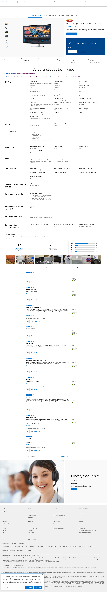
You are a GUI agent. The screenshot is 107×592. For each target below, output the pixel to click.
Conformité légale (82, 546)
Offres (3, 532)
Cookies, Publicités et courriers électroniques (67, 546)
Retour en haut (64, 456)
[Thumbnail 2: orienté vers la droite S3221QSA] (6, 28)
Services (4, 530)
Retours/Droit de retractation (59, 515)
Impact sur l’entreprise (32, 537)
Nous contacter (82, 513)
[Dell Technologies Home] (7, 2)
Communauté (81, 510)
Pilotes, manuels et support (72, 15)
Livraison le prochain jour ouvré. (56, 577)
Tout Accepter (38, 587)
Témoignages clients (32, 539)
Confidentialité (32, 546)
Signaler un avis (37, 299)
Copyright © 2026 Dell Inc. (7, 546)
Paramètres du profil (32, 515)
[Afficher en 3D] (6, 43)
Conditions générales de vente (21, 546)
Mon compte (30, 510)
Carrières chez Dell (31, 525)
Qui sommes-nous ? (32, 523)
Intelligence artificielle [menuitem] (6, 4)
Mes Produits (30, 517)
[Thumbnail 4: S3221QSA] (6, 36)
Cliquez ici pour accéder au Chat (18, 570)
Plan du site (4, 511)
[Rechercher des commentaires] (47, 268)
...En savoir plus (74, 63)
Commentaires (61, 15)
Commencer (74, 488)
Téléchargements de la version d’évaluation (87, 534)
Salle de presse (31, 532)
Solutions (4, 528)
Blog (80, 523)
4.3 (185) (76, 26)
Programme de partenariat (59, 528)
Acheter (72, 51)
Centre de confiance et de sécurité (85, 532)
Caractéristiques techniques (35, 15)
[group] (38, 36)
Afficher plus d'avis (31, 456)
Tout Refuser (29, 587)
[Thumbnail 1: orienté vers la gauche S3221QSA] (6, 24)
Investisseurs (30, 530)
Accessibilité (90, 546)
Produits (4, 525)
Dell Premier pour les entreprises (99, 4)
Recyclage (30, 534)
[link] (89, 2)
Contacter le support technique (59, 513)
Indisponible (69, 20)
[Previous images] (6, 20)
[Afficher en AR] (6, 47)
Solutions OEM (56, 525)
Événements (81, 525)
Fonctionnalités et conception (49, 15)
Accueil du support (57, 510)
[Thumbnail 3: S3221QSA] (6, 32)
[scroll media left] (5, 259)
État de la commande (32, 513)
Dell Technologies (5, 543)
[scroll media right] (102, 259)
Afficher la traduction (30, 293)
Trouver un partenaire (58, 523)
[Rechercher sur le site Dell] (54, 2)
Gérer (8, 587)
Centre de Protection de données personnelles (87, 530)
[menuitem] (18, 5)
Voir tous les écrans (72, 34)
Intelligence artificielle (6, 523)
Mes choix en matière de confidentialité (45, 546)
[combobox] (36, 2)
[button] (80, 2)
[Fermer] (42, 574)
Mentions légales (82, 528)
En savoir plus (82, 51)
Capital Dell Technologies (32, 528)
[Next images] (6, 40)
